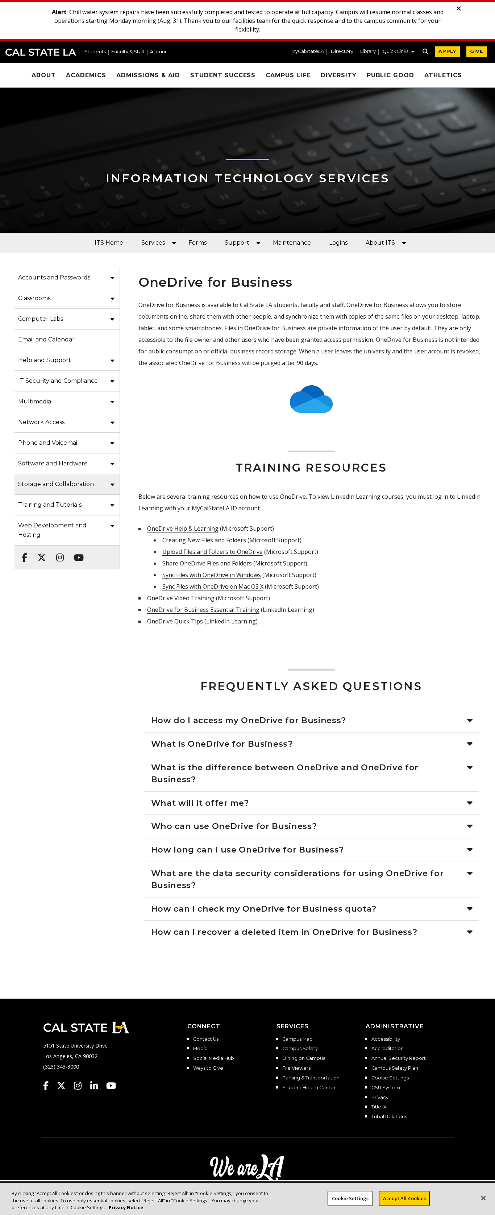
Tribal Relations (389, 1116)
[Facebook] (22, 554)
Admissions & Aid (148, 75)
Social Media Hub (213, 1058)
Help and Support (44, 360)
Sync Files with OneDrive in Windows (211, 575)
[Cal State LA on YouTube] (111, 1085)
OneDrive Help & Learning (183, 528)
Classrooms (34, 298)
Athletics (443, 75)
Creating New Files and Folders (204, 540)
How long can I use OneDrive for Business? (247, 850)
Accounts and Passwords (54, 277)
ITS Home (109, 242)
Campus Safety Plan (394, 1068)
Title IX (378, 1107)
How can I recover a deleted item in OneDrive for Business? (284, 932)
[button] (398, 52)
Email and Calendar (46, 339)
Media (200, 1048)
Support (237, 242)
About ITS (380, 242)
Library (368, 51)
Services (153, 242)
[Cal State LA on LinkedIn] (97, 1085)
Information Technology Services (248, 178)
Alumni (158, 52)
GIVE (476, 51)
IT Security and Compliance (58, 380)
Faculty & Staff (128, 52)
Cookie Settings (390, 1078)
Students (95, 52)
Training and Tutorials (50, 504)
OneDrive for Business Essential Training (203, 610)
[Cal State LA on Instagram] (81, 1085)
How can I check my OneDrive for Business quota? (264, 909)
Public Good (391, 75)
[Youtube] (77, 554)
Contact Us (206, 1039)
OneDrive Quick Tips (175, 621)
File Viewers (296, 1068)
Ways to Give (208, 1068)
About (44, 75)
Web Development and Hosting (52, 530)
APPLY (447, 51)
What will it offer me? (200, 803)
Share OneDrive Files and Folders (207, 563)
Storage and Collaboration (56, 484)
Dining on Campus (303, 1058)
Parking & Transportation (311, 1078)
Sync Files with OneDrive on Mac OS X (212, 586)
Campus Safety (300, 1048)
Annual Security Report (398, 1058)
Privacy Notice (126, 1207)
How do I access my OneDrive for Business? (248, 720)
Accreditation (387, 1048)
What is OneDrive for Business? (222, 744)
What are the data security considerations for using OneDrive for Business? (297, 879)
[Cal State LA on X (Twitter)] (64, 1085)
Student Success (222, 75)
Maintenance (292, 242)
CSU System (385, 1087)
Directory (342, 51)
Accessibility (385, 1039)
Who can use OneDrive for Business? (234, 826)
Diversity (339, 75)
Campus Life (288, 75)
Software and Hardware (53, 463)
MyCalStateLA (307, 51)
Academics (86, 75)
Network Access (41, 422)
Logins (338, 242)
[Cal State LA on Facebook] (49, 1085)
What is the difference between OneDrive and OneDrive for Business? (285, 773)
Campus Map (297, 1039)
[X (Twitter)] (39, 554)
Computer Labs (40, 318)
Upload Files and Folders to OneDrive (212, 552)
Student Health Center (309, 1087)
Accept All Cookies (404, 1198)
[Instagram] (58, 554)
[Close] (483, 1198)
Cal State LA (40, 52)
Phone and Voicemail (48, 442)
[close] (458, 8)
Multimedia (34, 401)
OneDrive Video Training (181, 598)
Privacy (379, 1097)
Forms (197, 242)
